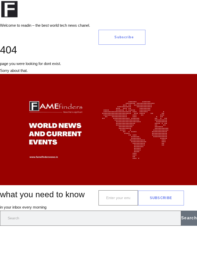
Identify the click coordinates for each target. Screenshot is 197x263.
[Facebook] (104, 6)
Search (189, 218)
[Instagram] (132, 6)
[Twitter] (118, 6)
